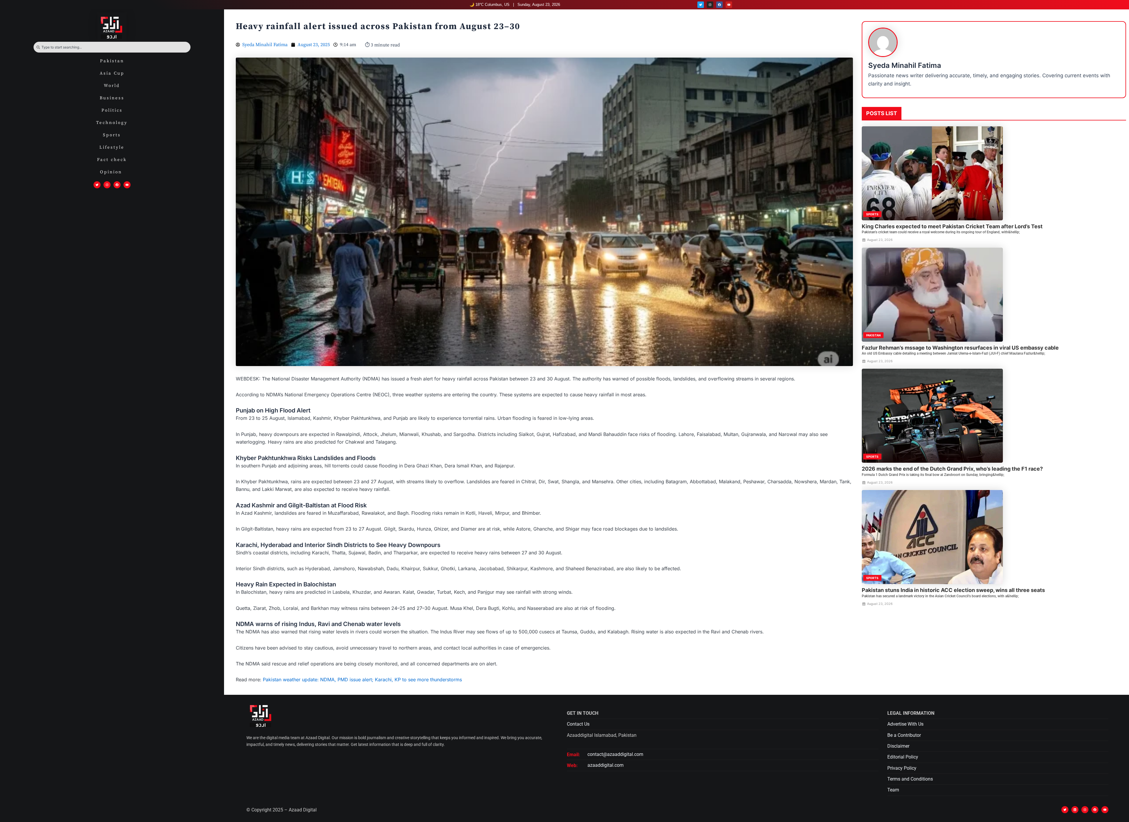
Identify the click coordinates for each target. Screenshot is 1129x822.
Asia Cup (112, 73)
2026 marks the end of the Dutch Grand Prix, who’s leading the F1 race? (952, 469)
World (112, 85)
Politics (112, 110)
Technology (112, 122)
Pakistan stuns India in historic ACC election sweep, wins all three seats (953, 590)
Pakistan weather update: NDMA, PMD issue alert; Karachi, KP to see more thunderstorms (362, 679)
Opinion (112, 172)
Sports (112, 135)
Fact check (112, 159)
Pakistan (112, 61)
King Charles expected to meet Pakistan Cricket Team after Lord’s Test (952, 226)
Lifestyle (111, 147)
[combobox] (112, 47)
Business (112, 98)
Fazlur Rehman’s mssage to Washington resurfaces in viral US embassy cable (960, 348)
